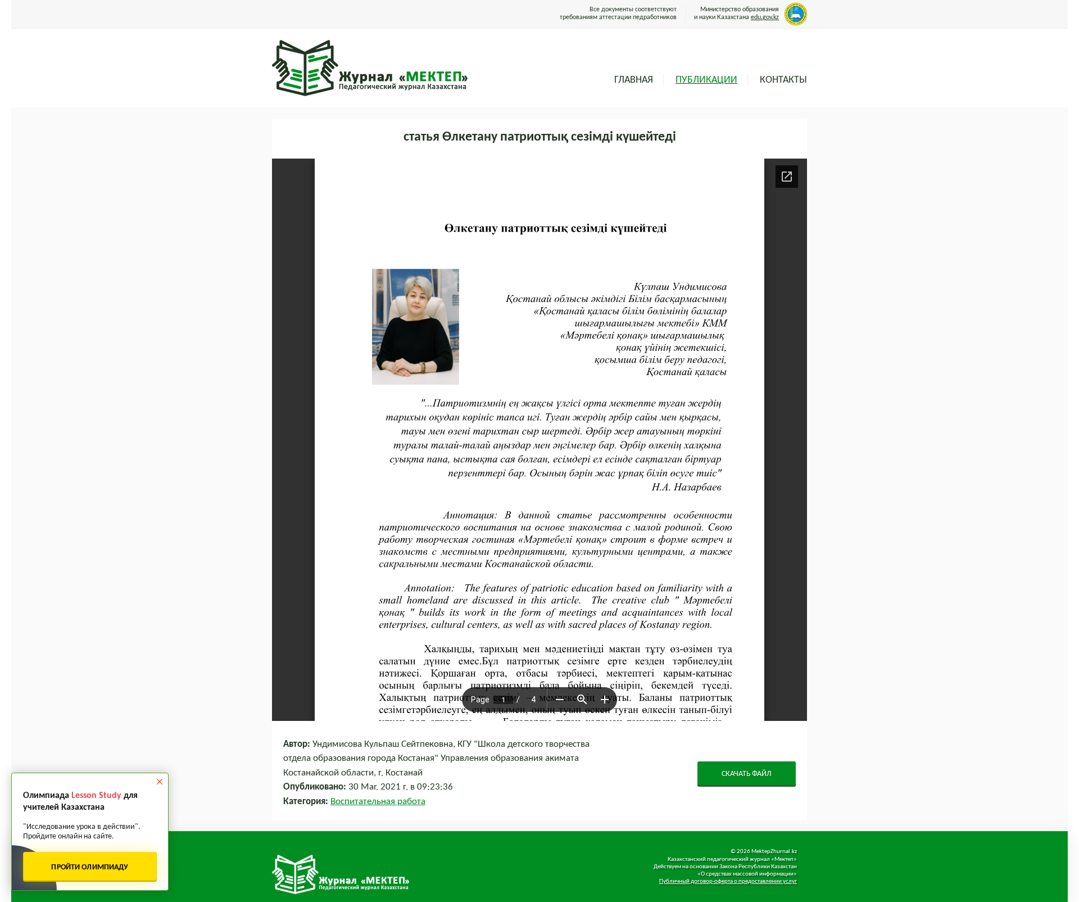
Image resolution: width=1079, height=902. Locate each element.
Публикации (706, 80)
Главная (633, 80)
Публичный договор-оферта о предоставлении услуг (728, 881)
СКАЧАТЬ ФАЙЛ (747, 774)
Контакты (783, 80)
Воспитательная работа (377, 801)
